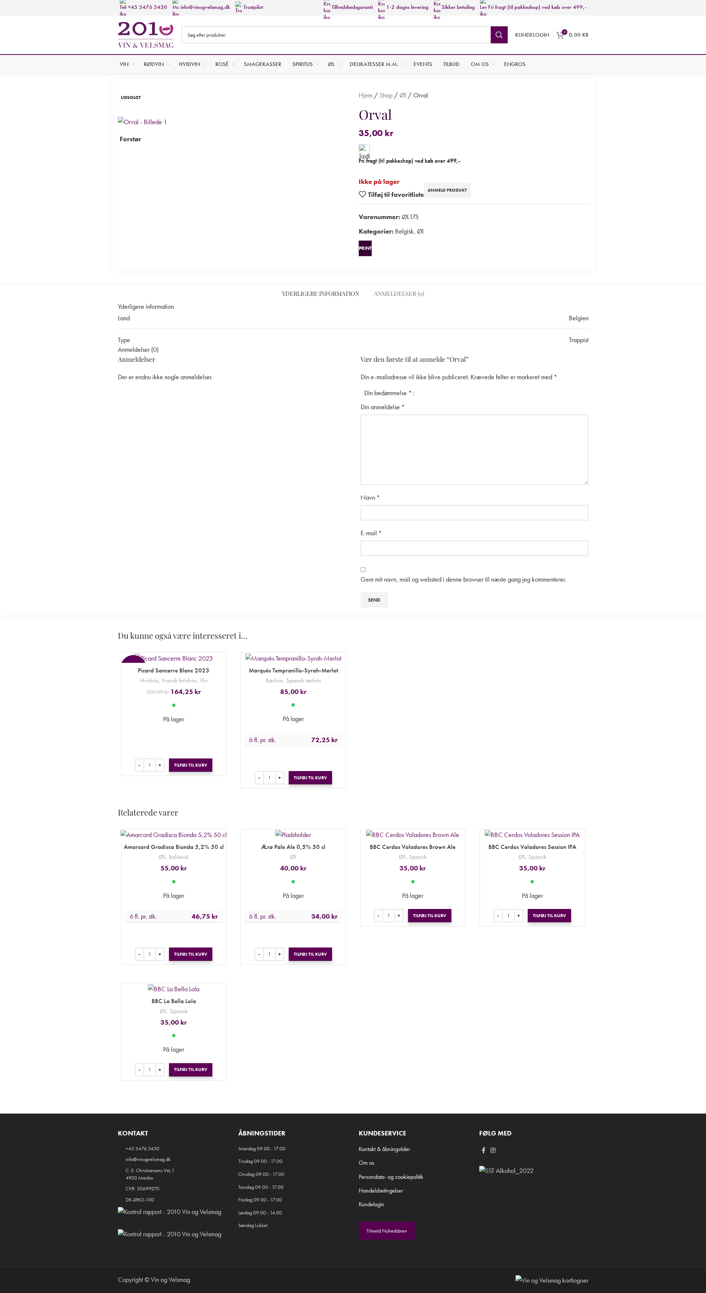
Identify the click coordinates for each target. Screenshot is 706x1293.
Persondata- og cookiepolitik (391, 1177)
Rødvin (274, 680)
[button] (190, 765)
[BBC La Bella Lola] (174, 988)
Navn (370, 497)
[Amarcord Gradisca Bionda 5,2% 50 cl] (174, 834)
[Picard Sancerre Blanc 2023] (174, 657)
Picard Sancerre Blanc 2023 (173, 670)
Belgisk (404, 231)
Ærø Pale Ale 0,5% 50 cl (293, 847)
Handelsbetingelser (381, 1190)
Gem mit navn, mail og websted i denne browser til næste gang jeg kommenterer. (463, 579)
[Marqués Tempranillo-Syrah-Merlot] (293, 657)
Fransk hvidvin (179, 680)
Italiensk (179, 857)
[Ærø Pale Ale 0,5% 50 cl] (293, 834)
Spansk (418, 857)
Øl (403, 95)
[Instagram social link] (493, 1151)
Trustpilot (252, 7)
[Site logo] (146, 34)
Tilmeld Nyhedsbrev (387, 1230)
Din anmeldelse (383, 407)
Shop (385, 95)
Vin (204, 680)
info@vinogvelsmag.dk (204, 7)
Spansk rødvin (303, 680)
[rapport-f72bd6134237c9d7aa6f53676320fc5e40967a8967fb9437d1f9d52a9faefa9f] (169, 1211)
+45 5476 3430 (146, 7)
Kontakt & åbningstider (384, 1149)
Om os (366, 1163)
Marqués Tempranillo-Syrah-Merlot (293, 670)
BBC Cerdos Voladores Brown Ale (412, 847)
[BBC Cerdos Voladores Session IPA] (532, 834)
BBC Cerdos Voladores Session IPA (532, 847)
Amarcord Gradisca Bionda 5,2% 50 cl (174, 847)
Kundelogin (371, 1204)
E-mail (371, 533)
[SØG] (499, 34)
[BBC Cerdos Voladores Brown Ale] (413, 834)
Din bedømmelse (388, 393)
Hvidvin (149, 680)
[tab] (320, 293)
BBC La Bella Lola (174, 1001)
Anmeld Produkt (447, 190)
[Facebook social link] (483, 1151)
